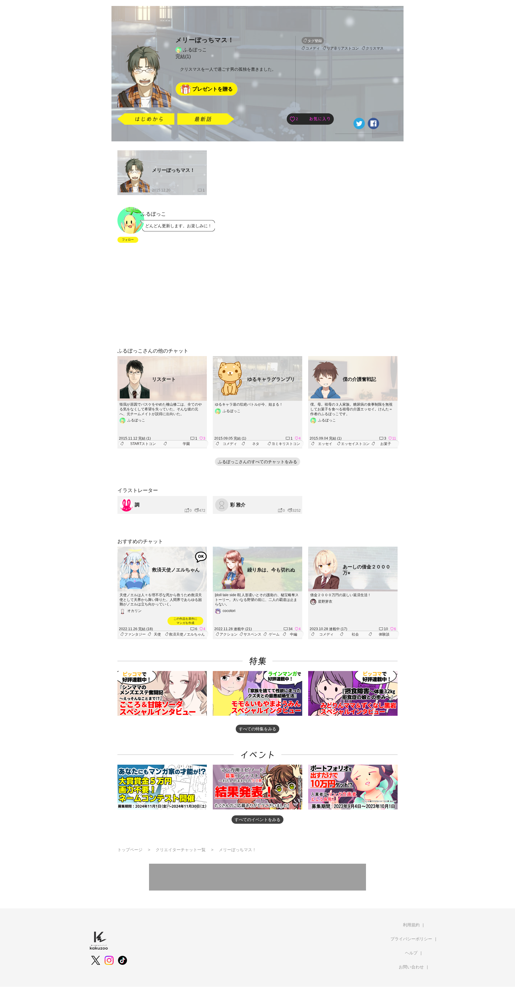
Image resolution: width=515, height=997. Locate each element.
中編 (293, 634)
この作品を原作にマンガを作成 (185, 621)
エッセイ (325, 444)
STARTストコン (143, 444)
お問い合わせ (411, 966)
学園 (186, 444)
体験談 (384, 634)
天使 (157, 634)
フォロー (128, 239)
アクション (229, 634)
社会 (355, 634)
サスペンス (252, 634)
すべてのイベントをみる (257, 819)
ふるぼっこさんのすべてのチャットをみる (257, 461)
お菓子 (385, 444)
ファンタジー (135, 634)
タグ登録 (315, 41)
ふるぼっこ (195, 49)
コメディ (312, 48)
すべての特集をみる (257, 729)
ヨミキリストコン (286, 444)
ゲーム (274, 634)
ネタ (255, 444)
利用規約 (411, 924)
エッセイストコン (355, 444)
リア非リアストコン (343, 48)
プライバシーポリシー (411, 938)
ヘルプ (411, 952)
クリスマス (375, 48)
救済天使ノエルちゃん (187, 634)
